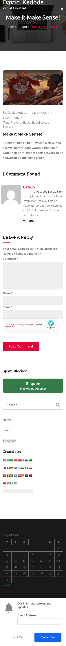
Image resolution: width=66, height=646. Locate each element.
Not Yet (18, 637)
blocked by (37, 387)
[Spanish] (19, 476)
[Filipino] (4, 469)
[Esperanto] (30, 461)
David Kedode (17, 112)
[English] (26, 461)
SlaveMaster (39, 122)
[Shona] (11, 476)
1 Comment (11, 117)
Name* (7, 419)
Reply (30, 220)
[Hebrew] (19, 469)
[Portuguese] (4, 476)
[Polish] (30, 469)
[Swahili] (26, 476)
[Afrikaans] (4, 461)
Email (7, 307)
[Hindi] (22, 469)
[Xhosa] (8, 484)
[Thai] (30, 476)
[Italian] (26, 469)
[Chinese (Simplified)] (15, 461)
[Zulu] (15, 484)
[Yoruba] (11, 484)
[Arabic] (11, 461)
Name (7, 293)
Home (12, 26)
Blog (24, 26)
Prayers (16, 122)
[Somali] (15, 476)
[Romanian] (8, 476)
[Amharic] (8, 461)
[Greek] (15, 469)
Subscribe (48, 637)
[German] (11, 469)
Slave (26, 122)
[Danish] (22, 461)
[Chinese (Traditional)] (19, 461)
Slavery (8, 126)
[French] (8, 469)
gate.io (29, 187)
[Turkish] (4, 484)
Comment (10, 258)
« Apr (6, 585)
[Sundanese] (22, 476)
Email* (7, 430)
